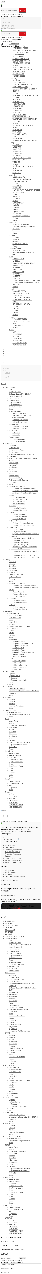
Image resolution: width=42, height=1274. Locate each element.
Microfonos (18, 151)
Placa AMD (16, 433)
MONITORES (17, 340)
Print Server (18, 272)
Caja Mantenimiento (22, 300)
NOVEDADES (9, 347)
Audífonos (17, 80)
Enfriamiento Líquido (20, 420)
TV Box (16, 194)
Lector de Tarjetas (19, 656)
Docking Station (18, 654)
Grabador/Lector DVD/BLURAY (26, 50)
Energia (11, 317)
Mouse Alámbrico (19, 497)
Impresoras (18, 138)
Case (15, 46)
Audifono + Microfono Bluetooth (25, 493)
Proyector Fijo (18, 529)
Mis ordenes (9, 870)
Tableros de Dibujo (21, 117)
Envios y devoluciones (13, 858)
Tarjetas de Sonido (21, 61)
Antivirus (16, 237)
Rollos (16, 308)
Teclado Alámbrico (19, 514)
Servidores (12, 222)
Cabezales (17, 295)
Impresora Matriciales (21, 542)
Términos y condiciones (13, 850)
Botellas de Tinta (21, 293)
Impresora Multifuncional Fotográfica (26, 557)
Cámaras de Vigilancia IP (24, 263)
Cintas (15, 302)
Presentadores (19, 115)
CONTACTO (8, 358)
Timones (16, 162)
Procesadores (19, 76)
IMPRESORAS (17, 334)
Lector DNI (17, 186)
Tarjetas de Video (21, 59)
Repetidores (18, 274)
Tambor (16, 310)
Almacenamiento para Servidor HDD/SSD (24, 691)
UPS (14, 323)
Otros (15, 65)
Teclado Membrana (20, 609)
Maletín (16, 196)
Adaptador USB (18, 648)
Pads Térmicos (19, 54)
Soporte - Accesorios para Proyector (26, 534)
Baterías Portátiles (22, 179)
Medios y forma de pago (13, 860)
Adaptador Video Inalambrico (23, 652)
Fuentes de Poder (20, 48)
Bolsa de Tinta (19, 291)
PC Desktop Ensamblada (21, 216)
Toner (15, 313)
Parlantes (17, 130)
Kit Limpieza (18, 192)
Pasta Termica (19, 57)
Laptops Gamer (18, 211)
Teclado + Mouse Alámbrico (23, 523)
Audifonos (17, 145)
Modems (16, 267)
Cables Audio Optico (20, 665)
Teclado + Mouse (20, 134)
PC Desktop (17, 214)
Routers (16, 276)
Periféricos (13, 78)
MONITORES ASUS (19, 345)
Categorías (9, 42)
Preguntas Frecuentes (13, 854)
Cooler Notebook (20, 87)
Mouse (15, 128)
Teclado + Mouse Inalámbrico (23, 525)
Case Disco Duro (20, 181)
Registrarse (5, 1272)
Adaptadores (18, 203)
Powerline (17, 270)
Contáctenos (9, 847)
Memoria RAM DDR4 (20, 426)
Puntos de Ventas (15, 248)
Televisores (18, 121)
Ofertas (11, 330)
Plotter (16, 112)
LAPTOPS (16, 332)
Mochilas (17, 188)
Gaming (11, 143)
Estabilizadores (20, 319)
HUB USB (16, 100)
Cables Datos (17, 669)
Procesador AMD (19, 439)
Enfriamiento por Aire (20, 422)
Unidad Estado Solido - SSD (22, 415)
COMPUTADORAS (11, 351)
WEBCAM (16, 336)
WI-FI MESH (17, 285)
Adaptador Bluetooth (20, 646)
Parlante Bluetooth (20, 510)
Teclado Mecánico (19, 607)
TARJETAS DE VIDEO (20, 343)
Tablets (15, 218)
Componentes (14, 44)
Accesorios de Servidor (21, 224)
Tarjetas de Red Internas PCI (26, 282)
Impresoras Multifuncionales (26, 140)
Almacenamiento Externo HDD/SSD (21, 454)
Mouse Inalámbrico (20, 499)
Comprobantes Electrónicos (15, 876)
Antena (16, 261)
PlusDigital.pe (17, 908)
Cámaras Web (19, 82)
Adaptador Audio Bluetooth (23, 643)
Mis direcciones (10, 872)
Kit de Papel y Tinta (21, 304)
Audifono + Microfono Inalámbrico (25, 491)
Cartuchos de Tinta (21, 297)
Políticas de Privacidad (13, 862)
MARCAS (8, 360)
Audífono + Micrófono (23, 125)
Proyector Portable (19, 532)
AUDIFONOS (17, 338)
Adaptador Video (19, 650)
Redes (11, 257)
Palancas (17, 155)
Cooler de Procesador (22, 69)
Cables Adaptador (19, 661)
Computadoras (14, 207)
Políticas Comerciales (12, 852)
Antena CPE (18, 265)
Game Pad (17, 149)
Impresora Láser (19, 540)
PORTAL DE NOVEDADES (13, 362)
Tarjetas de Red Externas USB (26, 280)
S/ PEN (7, 22)
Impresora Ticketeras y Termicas (25, 547)
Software (12, 235)
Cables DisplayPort (19, 667)
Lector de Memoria (21, 52)
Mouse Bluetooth (19, 501)
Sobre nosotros (10, 845)
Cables (16, 205)
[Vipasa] (1, 4)
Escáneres (17, 93)
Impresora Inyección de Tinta (23, 538)
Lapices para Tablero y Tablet (26, 190)
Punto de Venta (10, 710)
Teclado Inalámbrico (20, 517)
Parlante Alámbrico (19, 508)
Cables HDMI (17, 663)
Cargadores (18, 325)
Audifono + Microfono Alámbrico (24, 489)
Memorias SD (18, 102)
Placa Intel (16, 435)
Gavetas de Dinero (19, 250)
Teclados (17, 132)
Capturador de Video (22, 85)
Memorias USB (19, 104)
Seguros (16, 199)
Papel (15, 306)
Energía (7, 779)
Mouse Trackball (19, 504)
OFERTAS (8, 349)
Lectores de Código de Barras (23, 252)
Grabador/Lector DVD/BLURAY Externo (23, 458)
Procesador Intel (19, 441)
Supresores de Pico (21, 321)
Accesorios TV (19, 177)
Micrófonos (18, 106)
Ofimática (16, 242)
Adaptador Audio (19, 641)
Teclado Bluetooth (19, 519)
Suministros (13, 289)
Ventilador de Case (21, 63)
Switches (17, 278)
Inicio (3, 384)
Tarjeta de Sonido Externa (25, 119)
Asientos (17, 147)
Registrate (8, 874)
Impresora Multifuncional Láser (24, 555)
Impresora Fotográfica (21, 544)
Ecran (15, 183)
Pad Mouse (17, 110)
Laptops (16, 209)
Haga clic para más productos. (12, 14)
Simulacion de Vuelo (22, 158)
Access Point (18, 259)
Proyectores (18, 136)
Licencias (16, 239)
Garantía (8, 856)
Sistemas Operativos (20, 244)
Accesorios (12, 175)
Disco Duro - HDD (19, 413)
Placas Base (18, 74)
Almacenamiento (21, 67)
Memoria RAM (19, 72)
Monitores (17, 108)
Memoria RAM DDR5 (20, 428)
